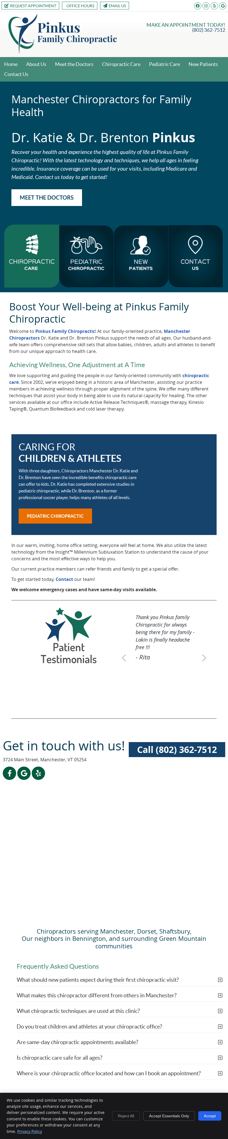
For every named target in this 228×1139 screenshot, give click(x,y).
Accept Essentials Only (169, 1116)
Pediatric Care (164, 64)
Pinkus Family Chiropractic (65, 331)
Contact (64, 579)
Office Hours (80, 6)
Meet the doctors (47, 197)
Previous (124, 658)
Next (203, 658)
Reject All (126, 1116)
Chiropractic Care (121, 64)
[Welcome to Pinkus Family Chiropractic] (62, 52)
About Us (36, 64)
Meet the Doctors (74, 64)
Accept (210, 1116)
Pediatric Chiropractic (55, 516)
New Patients (203, 64)
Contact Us (16, 74)
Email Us (117, 6)
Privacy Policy (29, 1131)
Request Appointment (33, 6)
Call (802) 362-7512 (177, 749)
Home (11, 64)
